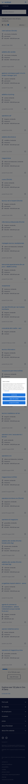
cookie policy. (6, 390)
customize (14, 394)
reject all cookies (14, 398)
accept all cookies (14, 402)
